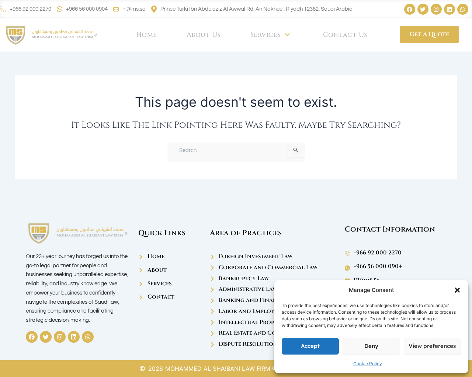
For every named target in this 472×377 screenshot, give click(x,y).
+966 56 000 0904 (87, 9)
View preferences (432, 345)
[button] (457, 290)
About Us (204, 34)
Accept (310, 345)
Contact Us (345, 34)
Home (146, 34)
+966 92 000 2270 (30, 9)
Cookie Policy (367, 363)
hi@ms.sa (134, 9)
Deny (371, 345)
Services (265, 34)
